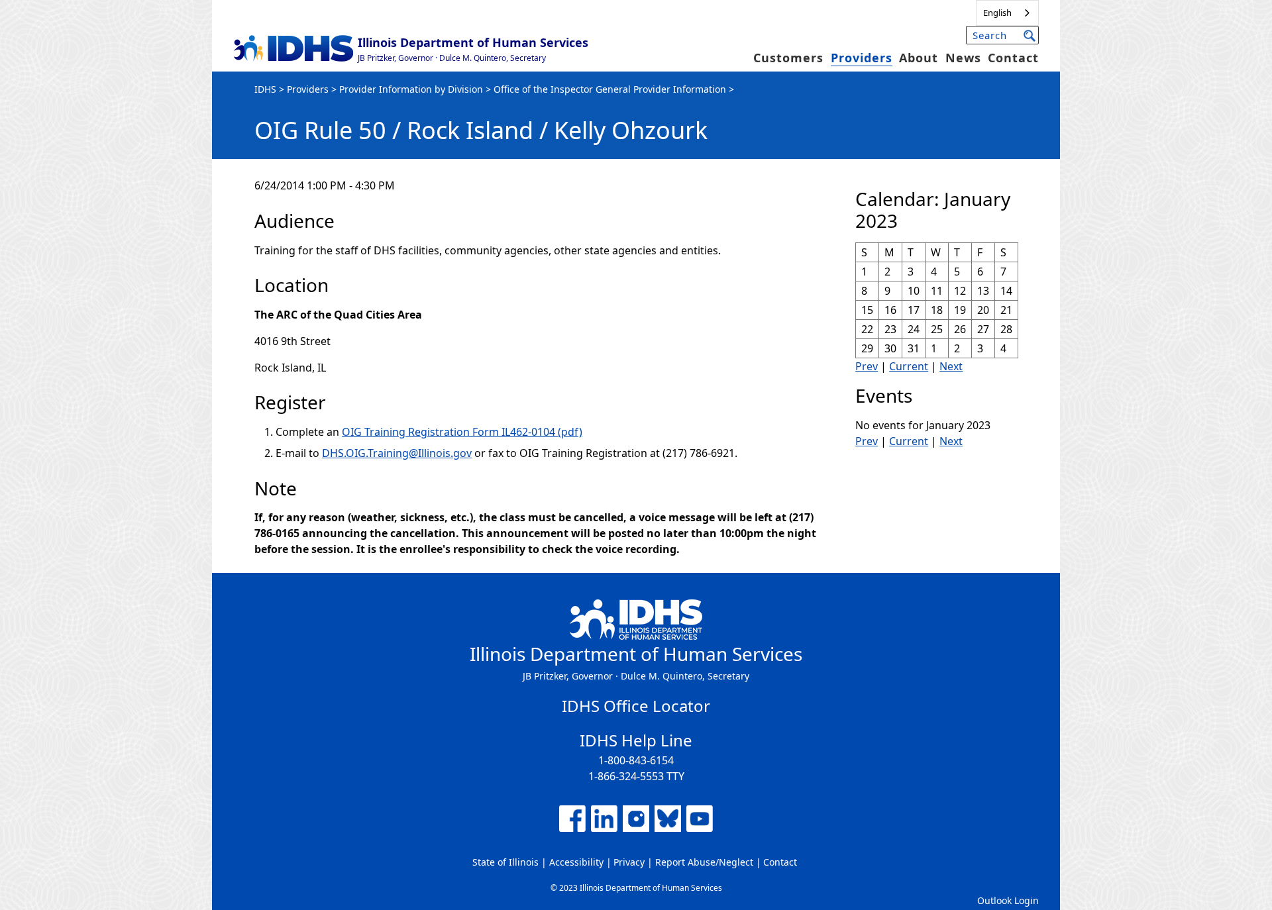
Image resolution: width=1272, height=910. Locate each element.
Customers (788, 58)
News (963, 58)
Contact (1013, 58)
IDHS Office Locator (636, 706)
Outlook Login (1008, 900)
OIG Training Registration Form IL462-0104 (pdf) (462, 432)
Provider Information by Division (411, 89)
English (997, 13)
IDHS (265, 89)
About (918, 58)
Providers (861, 58)
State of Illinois (505, 862)
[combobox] (1007, 13)
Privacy (629, 862)
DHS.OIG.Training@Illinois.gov (397, 453)
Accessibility (576, 862)
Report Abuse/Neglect (704, 862)
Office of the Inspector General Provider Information (610, 89)
